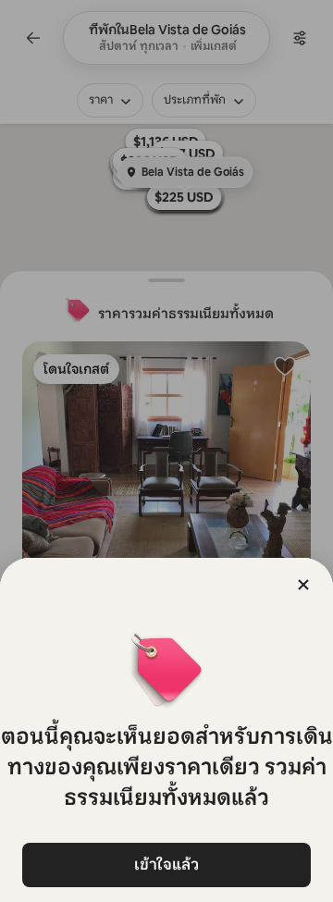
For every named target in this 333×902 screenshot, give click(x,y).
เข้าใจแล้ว (166, 864)
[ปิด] (303, 584)
